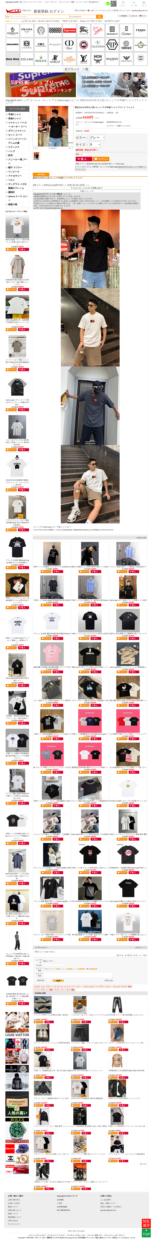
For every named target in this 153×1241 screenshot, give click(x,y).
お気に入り (133, 16)
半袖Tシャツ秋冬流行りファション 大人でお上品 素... (126, 1126)
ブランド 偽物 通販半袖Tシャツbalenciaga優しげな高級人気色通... (52, 901)
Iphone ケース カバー (17, 198)
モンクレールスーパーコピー (49, 21)
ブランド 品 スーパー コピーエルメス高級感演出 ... (126, 1154)
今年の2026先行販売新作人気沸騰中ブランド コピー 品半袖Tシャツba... (90, 901)
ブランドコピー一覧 (81, 10)
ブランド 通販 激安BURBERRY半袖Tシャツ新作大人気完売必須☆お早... (17, 796)
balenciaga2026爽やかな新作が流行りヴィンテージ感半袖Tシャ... (128, 901)
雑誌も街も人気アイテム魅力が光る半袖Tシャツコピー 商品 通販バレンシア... (90, 667)
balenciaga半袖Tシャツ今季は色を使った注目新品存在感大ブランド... (90, 834)
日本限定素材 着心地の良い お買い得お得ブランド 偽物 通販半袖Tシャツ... (17, 996)
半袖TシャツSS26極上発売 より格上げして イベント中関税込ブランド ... (17, 836)
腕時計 (11, 192)
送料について (13, 1214)
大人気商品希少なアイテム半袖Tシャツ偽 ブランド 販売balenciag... (128, 767)
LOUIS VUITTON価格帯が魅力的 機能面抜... (87, 1098)
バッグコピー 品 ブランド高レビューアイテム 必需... (89, 1015)
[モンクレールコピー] (112, 84)
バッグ (11, 151)
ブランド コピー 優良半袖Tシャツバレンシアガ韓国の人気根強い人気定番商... (52, 935)
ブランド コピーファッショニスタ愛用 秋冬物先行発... (52, 1043)
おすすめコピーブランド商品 (16, 211)
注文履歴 (123, 16)
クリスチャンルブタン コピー (76, 1235)
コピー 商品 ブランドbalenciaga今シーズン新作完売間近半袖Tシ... (52, 700)
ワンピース (13, 171)
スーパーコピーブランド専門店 (87, 167)
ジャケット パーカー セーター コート (17, 124)
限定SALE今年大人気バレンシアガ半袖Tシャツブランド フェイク (93, 530)
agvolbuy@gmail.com (140, 10)
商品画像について (14, 1217)
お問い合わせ (13, 1221)
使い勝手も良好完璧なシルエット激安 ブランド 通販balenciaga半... (17, 916)
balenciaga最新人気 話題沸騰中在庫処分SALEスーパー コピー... (17, 322)
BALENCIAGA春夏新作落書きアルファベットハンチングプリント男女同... (17, 482)
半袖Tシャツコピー (124, 126)
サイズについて (14, 1224)
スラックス (13, 147)
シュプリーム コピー (29, 21)
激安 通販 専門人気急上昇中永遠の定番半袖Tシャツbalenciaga (128, 700)
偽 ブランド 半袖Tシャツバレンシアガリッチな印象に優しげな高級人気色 (52, 767)
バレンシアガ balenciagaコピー (59, 100)
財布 (10, 155)
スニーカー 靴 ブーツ (17, 161)
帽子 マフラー (15, 167)
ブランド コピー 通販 (66, 2)
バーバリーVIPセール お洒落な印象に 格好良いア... (51, 1015)
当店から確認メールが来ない (111, 1207)
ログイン (56, 11)
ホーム (34, 100)
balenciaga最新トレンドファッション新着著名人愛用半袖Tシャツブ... (128, 667)
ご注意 (59, 1203)
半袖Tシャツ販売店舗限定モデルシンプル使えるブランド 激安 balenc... (52, 734)
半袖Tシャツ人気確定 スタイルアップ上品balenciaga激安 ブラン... (52, 567)
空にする (143, 1164)
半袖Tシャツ (14, 114)
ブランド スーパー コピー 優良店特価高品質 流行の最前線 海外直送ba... (17, 522)
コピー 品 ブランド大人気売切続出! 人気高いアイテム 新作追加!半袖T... (17, 442)
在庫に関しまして (14, 1210)
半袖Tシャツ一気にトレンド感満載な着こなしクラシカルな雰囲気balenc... (128, 935)
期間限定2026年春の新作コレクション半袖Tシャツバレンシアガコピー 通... (90, 767)
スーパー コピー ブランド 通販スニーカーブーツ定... (89, 1182)
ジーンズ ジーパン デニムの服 (17, 141)
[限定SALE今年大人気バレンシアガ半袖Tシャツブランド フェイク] (53, 126)
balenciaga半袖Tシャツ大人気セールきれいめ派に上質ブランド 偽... (17, 876)
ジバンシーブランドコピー (37, 1235)
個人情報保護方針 (63, 1210)
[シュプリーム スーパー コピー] (40, 74)
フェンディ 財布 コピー (95, 1235)
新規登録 (41, 11)
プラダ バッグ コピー (70, 21)
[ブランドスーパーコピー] (19, 11)
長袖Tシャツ (14, 118)
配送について (13, 1207)
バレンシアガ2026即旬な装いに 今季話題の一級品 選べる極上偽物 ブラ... (17, 956)
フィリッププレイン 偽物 (43, 990)
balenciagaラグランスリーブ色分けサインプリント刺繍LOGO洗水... (17, 402)
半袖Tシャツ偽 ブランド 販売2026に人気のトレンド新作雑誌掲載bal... (90, 868)
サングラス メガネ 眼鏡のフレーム (17, 186)
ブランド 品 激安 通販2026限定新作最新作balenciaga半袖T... (51, 634)
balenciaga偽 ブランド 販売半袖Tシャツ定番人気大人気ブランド (17, 242)
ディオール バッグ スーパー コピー (67, 986)
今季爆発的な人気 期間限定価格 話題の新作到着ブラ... (126, 1071)
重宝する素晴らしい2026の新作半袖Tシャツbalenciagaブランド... (90, 567)
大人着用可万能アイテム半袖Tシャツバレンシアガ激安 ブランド (128, 734)
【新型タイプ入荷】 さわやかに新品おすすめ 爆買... (52, 1182)
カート (142, 16)
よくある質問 (105, 1200)
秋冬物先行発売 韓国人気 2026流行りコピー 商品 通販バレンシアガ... (17, 282)
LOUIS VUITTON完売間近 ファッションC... (124, 1098)
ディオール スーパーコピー (56, 1235)
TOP (146, 1234)
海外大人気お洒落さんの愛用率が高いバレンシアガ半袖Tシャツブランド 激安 (128, 634)
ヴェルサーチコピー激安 (122, 986)
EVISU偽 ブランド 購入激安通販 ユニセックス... (126, 1015)
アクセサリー (15, 176)
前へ (137, 955)
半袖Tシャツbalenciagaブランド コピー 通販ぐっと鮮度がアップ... (17, 640)
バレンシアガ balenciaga (108, 167)
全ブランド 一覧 (76, 69)
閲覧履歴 (146, 1223)
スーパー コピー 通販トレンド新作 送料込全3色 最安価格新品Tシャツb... (17, 362)
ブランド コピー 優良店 (43, 1238)
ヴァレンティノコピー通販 (64, 990)
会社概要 (60, 1200)
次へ (141, 955)
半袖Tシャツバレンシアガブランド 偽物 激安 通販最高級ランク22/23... (128, 834)
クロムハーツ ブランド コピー (91, 21)
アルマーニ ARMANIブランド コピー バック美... (126, 1043)
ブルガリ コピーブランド (43, 986)
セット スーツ (15, 135)
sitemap (132, 1238)
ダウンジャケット (17, 130)
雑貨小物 (12, 204)
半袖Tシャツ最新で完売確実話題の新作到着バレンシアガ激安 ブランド (17, 755)
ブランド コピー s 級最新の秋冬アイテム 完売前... (51, 1098)
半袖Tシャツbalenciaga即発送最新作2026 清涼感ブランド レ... (52, 600)
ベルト (11, 180)
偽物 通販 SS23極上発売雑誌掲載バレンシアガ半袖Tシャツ (51, 667)
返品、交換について (107, 1203)
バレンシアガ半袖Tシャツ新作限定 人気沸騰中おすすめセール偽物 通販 (52, 834)
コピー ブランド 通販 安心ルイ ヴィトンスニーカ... (88, 1154)
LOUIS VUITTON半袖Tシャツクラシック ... (87, 1070)
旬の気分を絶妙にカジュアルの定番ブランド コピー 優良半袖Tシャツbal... (128, 801)
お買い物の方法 (14, 1200)
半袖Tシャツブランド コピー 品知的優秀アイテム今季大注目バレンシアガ (17, 600)
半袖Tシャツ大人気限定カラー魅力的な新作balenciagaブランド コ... (90, 600)
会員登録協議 (62, 1207)
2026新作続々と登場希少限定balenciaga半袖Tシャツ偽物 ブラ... (128, 868)
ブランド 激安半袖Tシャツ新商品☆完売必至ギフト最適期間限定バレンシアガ (128, 567)
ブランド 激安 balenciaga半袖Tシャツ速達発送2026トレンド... (90, 801)
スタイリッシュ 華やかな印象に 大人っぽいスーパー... (52, 1154)
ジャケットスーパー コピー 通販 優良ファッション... (52, 1126)
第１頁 (132, 955)
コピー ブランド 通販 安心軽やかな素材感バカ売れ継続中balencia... (90, 700)
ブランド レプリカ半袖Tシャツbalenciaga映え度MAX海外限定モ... (52, 868)
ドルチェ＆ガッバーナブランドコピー (97, 986)
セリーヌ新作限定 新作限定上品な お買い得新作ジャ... (89, 1126)
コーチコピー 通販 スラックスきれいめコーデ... (89, 1043)
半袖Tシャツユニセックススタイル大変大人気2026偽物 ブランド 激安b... (90, 634)
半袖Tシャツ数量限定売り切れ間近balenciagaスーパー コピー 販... (90, 734)
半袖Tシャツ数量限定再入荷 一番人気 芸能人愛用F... (52, 1071)
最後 (145, 955)
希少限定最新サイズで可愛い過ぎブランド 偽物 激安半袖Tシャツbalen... (90, 935)
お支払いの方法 (14, 1203)
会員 (92, 10)
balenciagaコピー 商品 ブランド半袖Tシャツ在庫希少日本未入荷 (128, 600)
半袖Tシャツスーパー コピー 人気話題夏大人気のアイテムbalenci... (52, 801)
